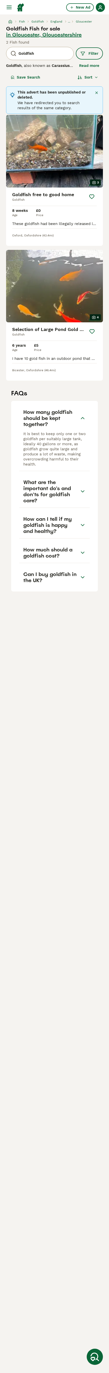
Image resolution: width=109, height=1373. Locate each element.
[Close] (97, 93)
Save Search (28, 77)
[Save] (92, 197)
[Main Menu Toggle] (9, 7)
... (69, 21)
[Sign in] (100, 7)
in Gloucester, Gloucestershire (44, 35)
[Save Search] (95, 1357)
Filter (93, 53)
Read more (89, 65)
